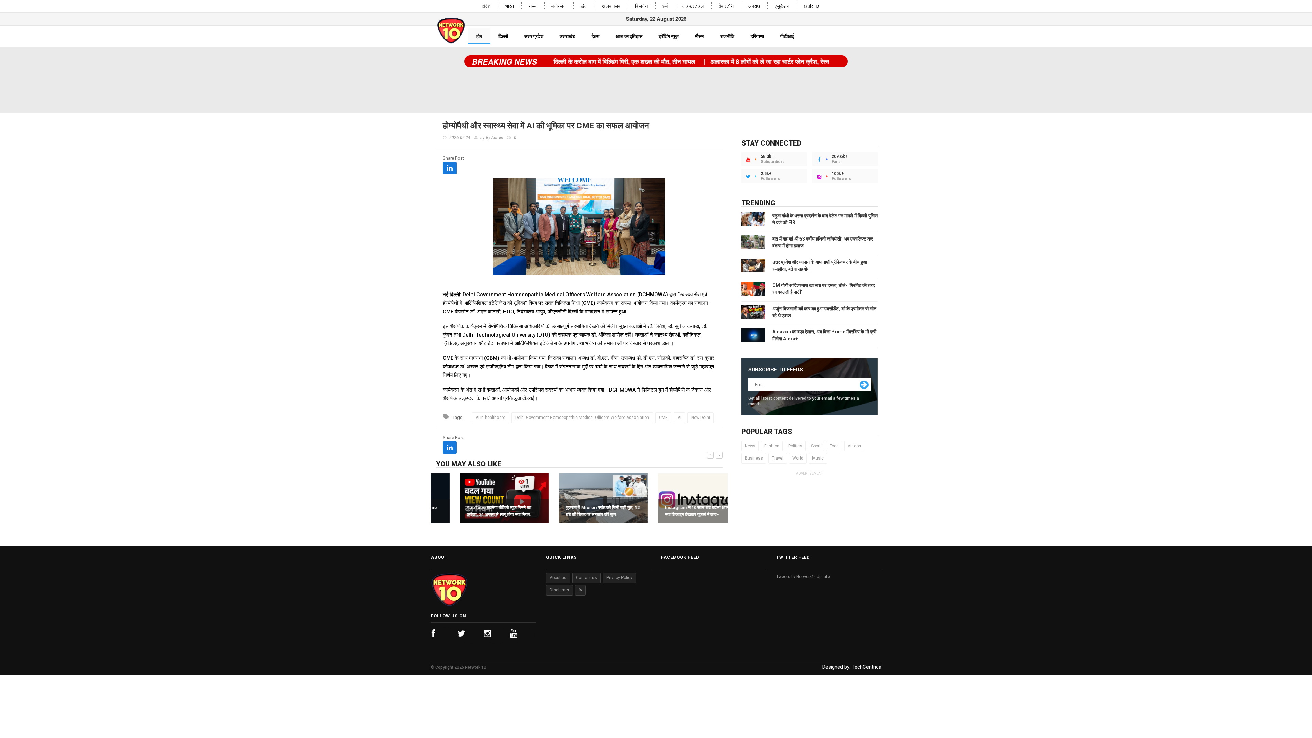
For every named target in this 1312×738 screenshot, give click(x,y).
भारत (509, 6)
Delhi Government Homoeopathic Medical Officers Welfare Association (582, 417)
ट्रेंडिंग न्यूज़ (669, 36)
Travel (777, 458)
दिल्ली (503, 36)
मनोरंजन (558, 6)
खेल (583, 6)
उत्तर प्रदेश (533, 36)
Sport (816, 445)
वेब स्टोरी (726, 6)
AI (679, 417)
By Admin (494, 137)
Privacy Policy (619, 577)
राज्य (533, 6)
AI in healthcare (490, 417)
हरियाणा (757, 36)
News (750, 445)
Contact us (586, 577)
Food (834, 445)
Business (754, 458)
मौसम (699, 36)
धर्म (665, 6)
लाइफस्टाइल (693, 6)
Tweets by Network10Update (803, 576)
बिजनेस (641, 6)
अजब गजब (611, 6)
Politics (795, 445)
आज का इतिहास (629, 36)
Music (818, 458)
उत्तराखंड (567, 36)
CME (663, 417)
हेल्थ (595, 36)
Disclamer (559, 590)
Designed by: (852, 667)
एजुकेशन (782, 6)
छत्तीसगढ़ (811, 6)
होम (479, 36)
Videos (854, 445)
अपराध (754, 6)
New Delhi (700, 417)
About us (558, 577)
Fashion (771, 445)
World (797, 458)
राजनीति (727, 36)
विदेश (486, 6)
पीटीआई (787, 36)
